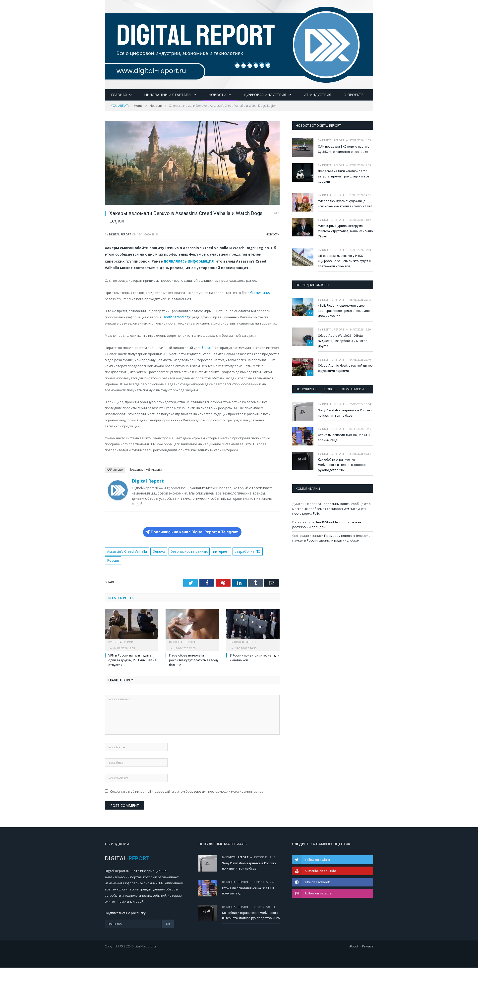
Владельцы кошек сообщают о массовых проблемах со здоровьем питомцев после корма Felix (331, 508)
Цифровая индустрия (265, 94)
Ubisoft (207, 346)
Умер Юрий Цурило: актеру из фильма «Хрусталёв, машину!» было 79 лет (345, 231)
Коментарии (353, 389)
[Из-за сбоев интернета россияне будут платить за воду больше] (192, 615)
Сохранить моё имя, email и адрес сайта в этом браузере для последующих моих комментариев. (187, 780)
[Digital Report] (239, 43)
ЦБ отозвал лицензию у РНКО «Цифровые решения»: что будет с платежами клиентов (344, 261)
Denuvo (157, 549)
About (353, 935)
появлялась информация (188, 260)
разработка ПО (242, 549)
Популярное (306, 389)
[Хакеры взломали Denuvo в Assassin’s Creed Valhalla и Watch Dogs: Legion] (192, 163)
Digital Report (120, 234)
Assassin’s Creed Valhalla (126, 549)
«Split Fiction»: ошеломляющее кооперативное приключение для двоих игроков (344, 311)
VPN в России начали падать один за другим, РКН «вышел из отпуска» (132, 649)
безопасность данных (186, 549)
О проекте (353, 94)
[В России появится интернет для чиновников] (253, 615)
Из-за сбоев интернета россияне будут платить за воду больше (193, 649)
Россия (265, 549)
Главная (119, 94)
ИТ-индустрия (317, 94)
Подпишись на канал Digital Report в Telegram (195, 530)
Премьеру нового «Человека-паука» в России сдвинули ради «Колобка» (331, 538)
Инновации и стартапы (167, 94)
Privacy (367, 935)
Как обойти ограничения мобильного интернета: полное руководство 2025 (341, 465)
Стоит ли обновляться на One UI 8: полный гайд (344, 437)
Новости (217, 94)
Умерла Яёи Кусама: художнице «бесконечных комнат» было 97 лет (345, 203)
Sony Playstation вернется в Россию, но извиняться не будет (345, 412)
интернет (217, 549)
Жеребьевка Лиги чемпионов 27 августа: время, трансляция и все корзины (343, 176)
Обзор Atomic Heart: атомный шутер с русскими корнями (345, 368)
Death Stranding (174, 316)
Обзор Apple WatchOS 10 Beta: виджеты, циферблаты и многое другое (342, 341)
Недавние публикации (145, 467)
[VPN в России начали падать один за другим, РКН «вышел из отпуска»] (131, 615)
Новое (329, 389)
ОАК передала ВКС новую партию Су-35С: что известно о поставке (343, 149)
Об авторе (115, 467)
